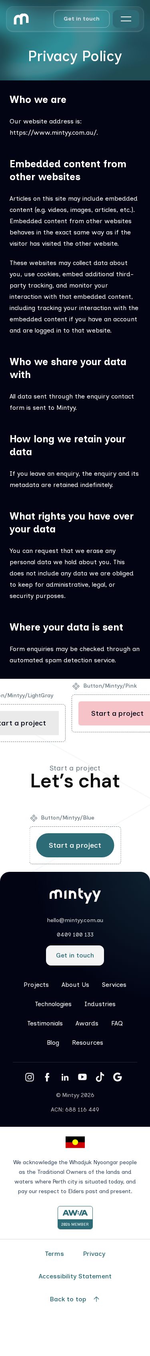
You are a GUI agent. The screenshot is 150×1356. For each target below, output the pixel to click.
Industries (100, 1004)
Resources (87, 1042)
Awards (87, 1023)
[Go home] (21, 19)
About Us (75, 984)
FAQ (117, 1023)
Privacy (94, 1253)
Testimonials (45, 1023)
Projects (36, 984)
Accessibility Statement (75, 1276)
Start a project (75, 845)
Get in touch (82, 18)
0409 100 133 (75, 934)
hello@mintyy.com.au (75, 920)
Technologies (53, 1004)
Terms (54, 1253)
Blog (53, 1042)
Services (114, 984)
